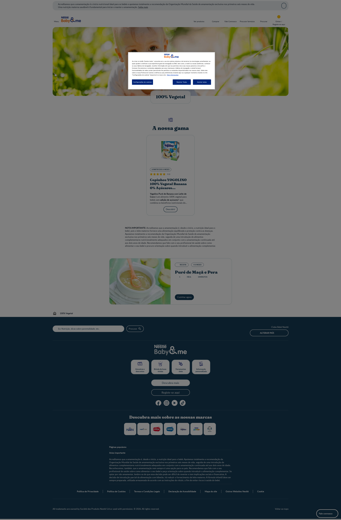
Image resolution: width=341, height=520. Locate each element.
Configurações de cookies (142, 82)
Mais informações (172, 75)
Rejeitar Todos (182, 82)
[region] (171, 70)
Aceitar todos (202, 82)
